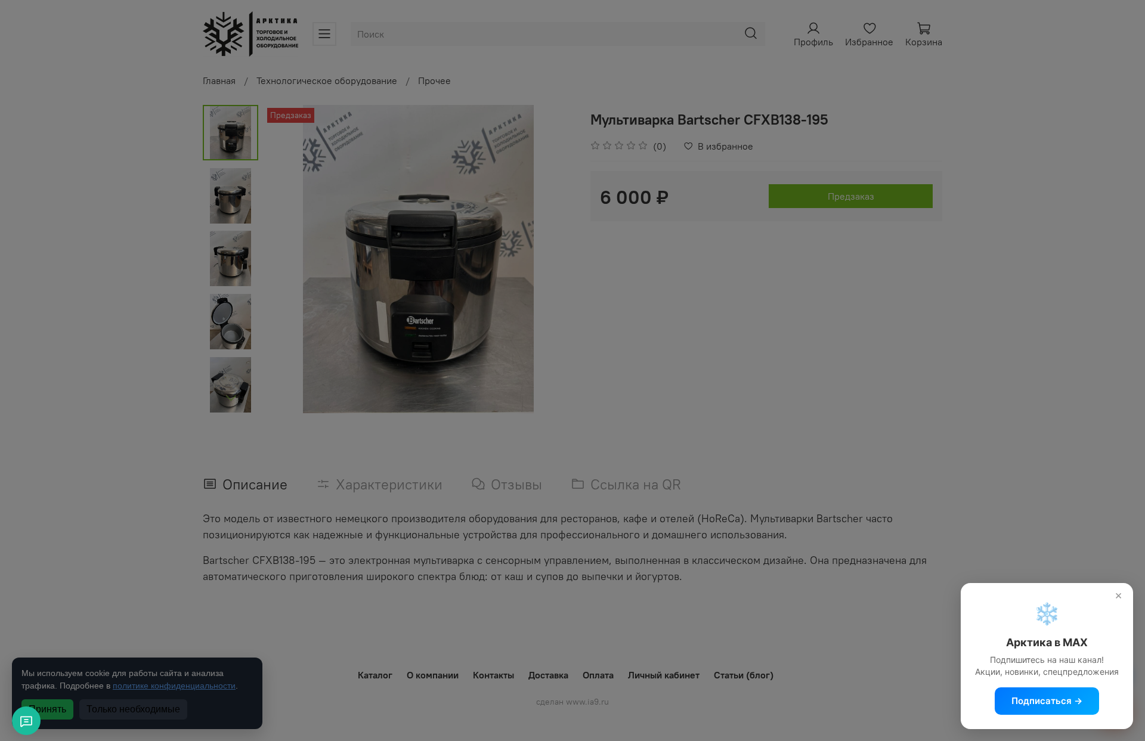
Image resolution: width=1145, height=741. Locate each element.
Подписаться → (1046, 700)
